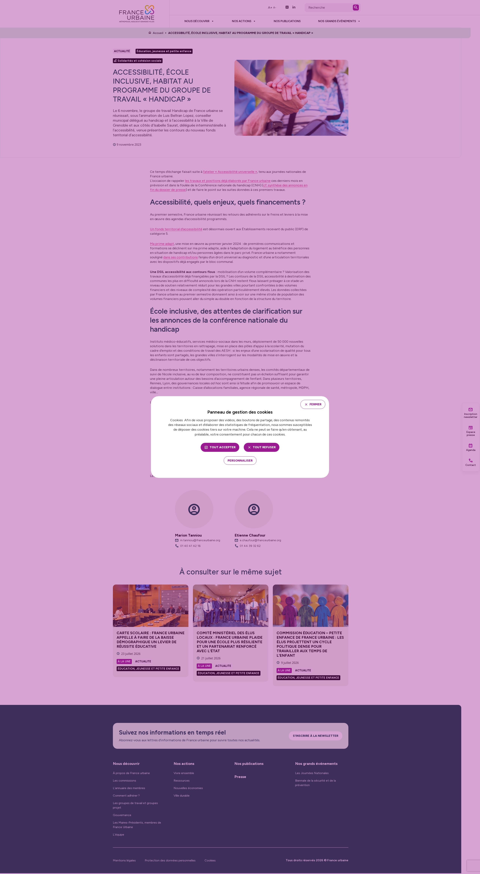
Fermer (315, 404)
